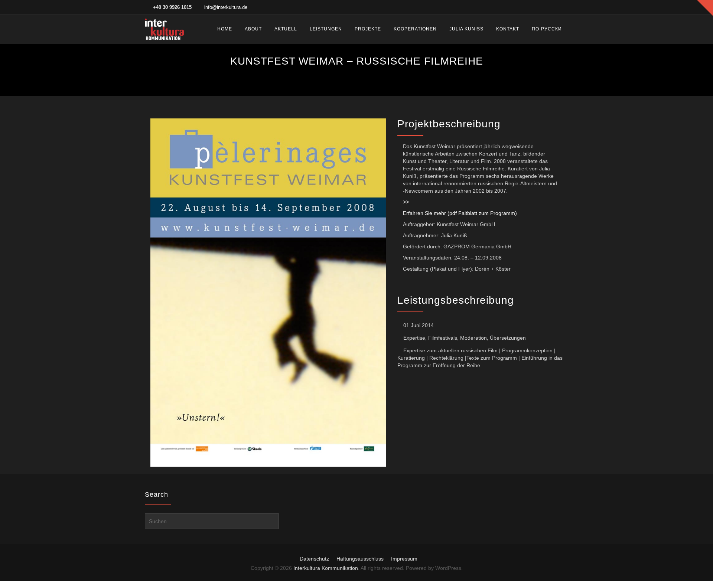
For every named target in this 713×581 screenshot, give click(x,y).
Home (224, 29)
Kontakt (507, 29)
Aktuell (285, 29)
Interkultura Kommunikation (325, 568)
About (253, 29)
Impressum (404, 559)
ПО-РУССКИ (547, 29)
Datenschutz (314, 559)
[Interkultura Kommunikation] (164, 29)
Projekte (368, 29)
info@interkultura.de (225, 7)
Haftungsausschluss (360, 559)
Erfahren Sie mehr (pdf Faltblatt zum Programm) (460, 213)
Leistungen (326, 29)
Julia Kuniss (466, 29)
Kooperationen (415, 29)
